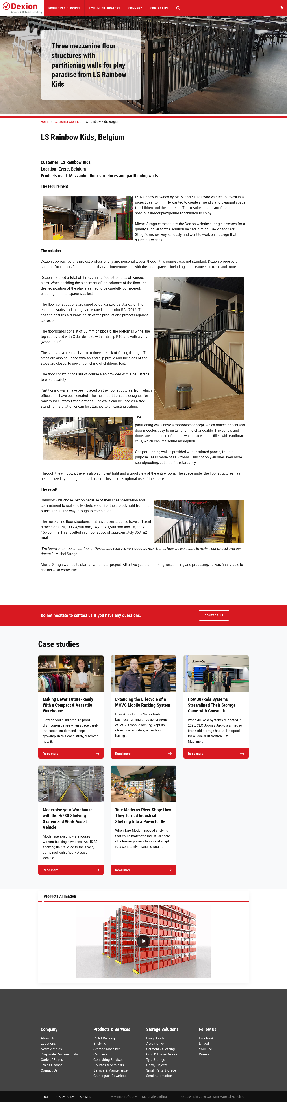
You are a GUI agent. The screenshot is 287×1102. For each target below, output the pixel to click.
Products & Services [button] (64, 8)
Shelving (99, 1043)
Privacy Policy (64, 1096)
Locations (48, 1043)
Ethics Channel (52, 1065)
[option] (143, 942)
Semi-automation (159, 1075)
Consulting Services (108, 1059)
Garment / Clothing (160, 1049)
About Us (48, 1038)
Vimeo (204, 1054)
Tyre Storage (155, 1059)
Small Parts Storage (161, 1070)
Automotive (155, 1043)
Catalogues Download (109, 1075)
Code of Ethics (52, 1059)
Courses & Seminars (108, 1065)
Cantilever (101, 1054)
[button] (178, 8)
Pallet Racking (104, 1038)
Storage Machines (107, 1049)
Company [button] (135, 8)
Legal (44, 1096)
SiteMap (85, 1096)
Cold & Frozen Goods (162, 1054)
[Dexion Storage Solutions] (22, 8)
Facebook (206, 1038)
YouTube (205, 1049)
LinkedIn (205, 1043)
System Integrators (104, 8)
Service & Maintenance (110, 1070)
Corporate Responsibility (59, 1054)
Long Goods (155, 1038)
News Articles (51, 1049)
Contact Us (159, 8)
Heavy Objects (157, 1065)
